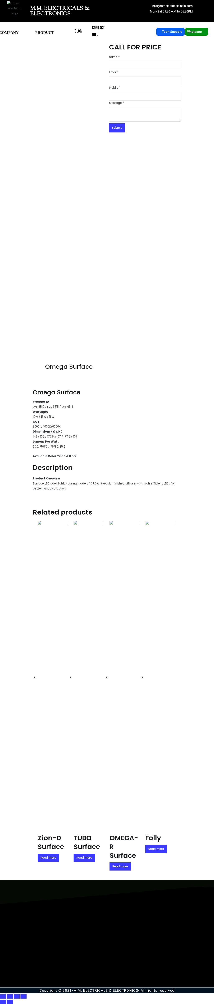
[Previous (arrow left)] (3, 1002)
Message (116, 103)
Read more (48, 858)
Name (114, 57)
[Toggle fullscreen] (17, 996)
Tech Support (172, 32)
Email (113, 72)
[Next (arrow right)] (10, 1002)
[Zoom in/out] (23, 996)
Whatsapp (195, 32)
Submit (117, 128)
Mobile (114, 88)
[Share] (10, 996)
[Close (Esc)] (3, 996)
